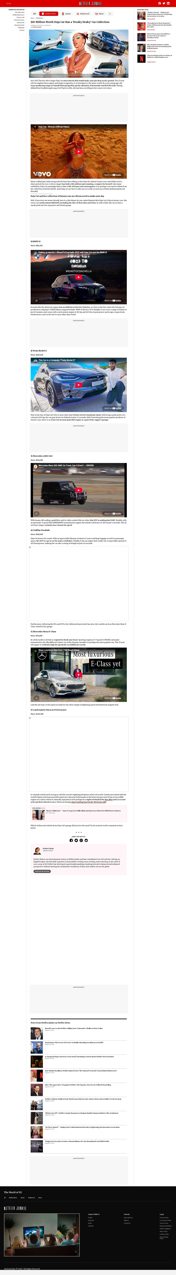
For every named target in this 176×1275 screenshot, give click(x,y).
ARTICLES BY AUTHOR (42, 871)
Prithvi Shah (37, 27)
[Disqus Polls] (78, 902)
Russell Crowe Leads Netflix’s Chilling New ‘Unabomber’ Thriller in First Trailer (74, 1028)
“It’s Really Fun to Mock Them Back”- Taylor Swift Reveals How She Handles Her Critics (159, 25)
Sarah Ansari (151, 29)
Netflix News (39, 18)
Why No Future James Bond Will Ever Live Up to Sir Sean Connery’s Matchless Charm (158, 35)
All (34, 14)
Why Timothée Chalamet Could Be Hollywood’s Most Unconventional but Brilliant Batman (159, 46)
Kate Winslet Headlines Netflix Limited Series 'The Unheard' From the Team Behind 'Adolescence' (81, 1071)
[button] (127, 76)
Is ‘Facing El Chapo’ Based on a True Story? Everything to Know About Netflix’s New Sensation (79, 1057)
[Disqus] (79, 957)
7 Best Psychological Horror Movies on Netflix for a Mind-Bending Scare (159, 56)
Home (9, 3)
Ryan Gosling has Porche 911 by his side (88, 802)
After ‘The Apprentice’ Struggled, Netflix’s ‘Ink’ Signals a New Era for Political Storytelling (78, 1085)
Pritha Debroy (151, 19)
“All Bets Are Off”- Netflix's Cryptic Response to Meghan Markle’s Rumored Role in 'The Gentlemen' (81, 1113)
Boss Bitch (109, 799)
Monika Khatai (151, 62)
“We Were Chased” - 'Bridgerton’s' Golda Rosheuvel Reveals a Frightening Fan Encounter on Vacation (82, 1127)
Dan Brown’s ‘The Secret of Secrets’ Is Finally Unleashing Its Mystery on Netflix (74, 1042)
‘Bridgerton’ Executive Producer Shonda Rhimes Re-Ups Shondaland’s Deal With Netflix (77, 1141)
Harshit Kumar (151, 40)
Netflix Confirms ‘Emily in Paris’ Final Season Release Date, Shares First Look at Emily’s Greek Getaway (83, 1099)
